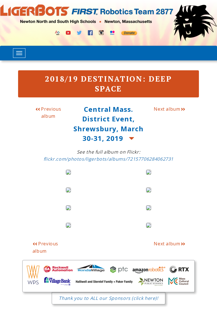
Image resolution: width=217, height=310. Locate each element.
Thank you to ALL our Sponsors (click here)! (108, 298)
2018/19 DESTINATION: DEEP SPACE (108, 84)
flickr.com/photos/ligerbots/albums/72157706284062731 (108, 159)
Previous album (50, 112)
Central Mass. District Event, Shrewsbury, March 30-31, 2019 (108, 123)
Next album (167, 109)
